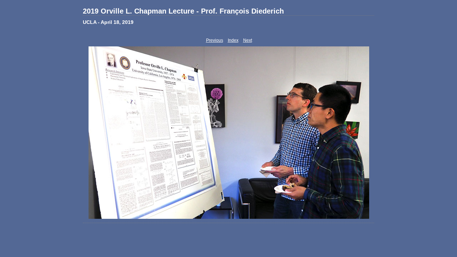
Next (247, 40)
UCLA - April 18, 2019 (108, 22)
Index (233, 40)
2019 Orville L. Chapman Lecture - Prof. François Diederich (183, 11)
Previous (214, 40)
